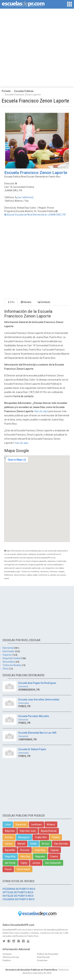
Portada (6, 91)
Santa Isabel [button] (23, 869)
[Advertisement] (37, 48)
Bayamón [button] (21, 824)
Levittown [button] (36, 824)
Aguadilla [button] (10, 850)
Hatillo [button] (33, 843)
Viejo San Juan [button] (28, 830)
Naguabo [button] (40, 856)
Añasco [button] (51, 824)
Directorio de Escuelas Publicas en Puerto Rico (31, 969)
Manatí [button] (21, 843)
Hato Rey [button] (25, 856)
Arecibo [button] (9, 837)
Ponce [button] (8, 869)
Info (12, 302)
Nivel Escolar (43, 957)
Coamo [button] (54, 856)
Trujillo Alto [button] (41, 837)
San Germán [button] (61, 843)
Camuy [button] (9, 843)
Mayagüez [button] (24, 837)
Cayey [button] (23, 862)
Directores (42, 960)
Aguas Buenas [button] (49, 830)
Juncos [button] (36, 862)
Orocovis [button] (24, 850)
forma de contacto (23, 396)
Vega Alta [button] (10, 856)
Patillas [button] (56, 837)
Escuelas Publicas (24, 91)
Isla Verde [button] (10, 862)
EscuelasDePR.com (12, 929)
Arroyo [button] (45, 843)
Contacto (45, 302)
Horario (27, 302)
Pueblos (7, 960)
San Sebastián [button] (53, 862)
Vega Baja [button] (39, 850)
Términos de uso (11, 957)
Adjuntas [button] (10, 830)
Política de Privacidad (47, 954)
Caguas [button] (54, 850)
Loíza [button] (8, 824)
